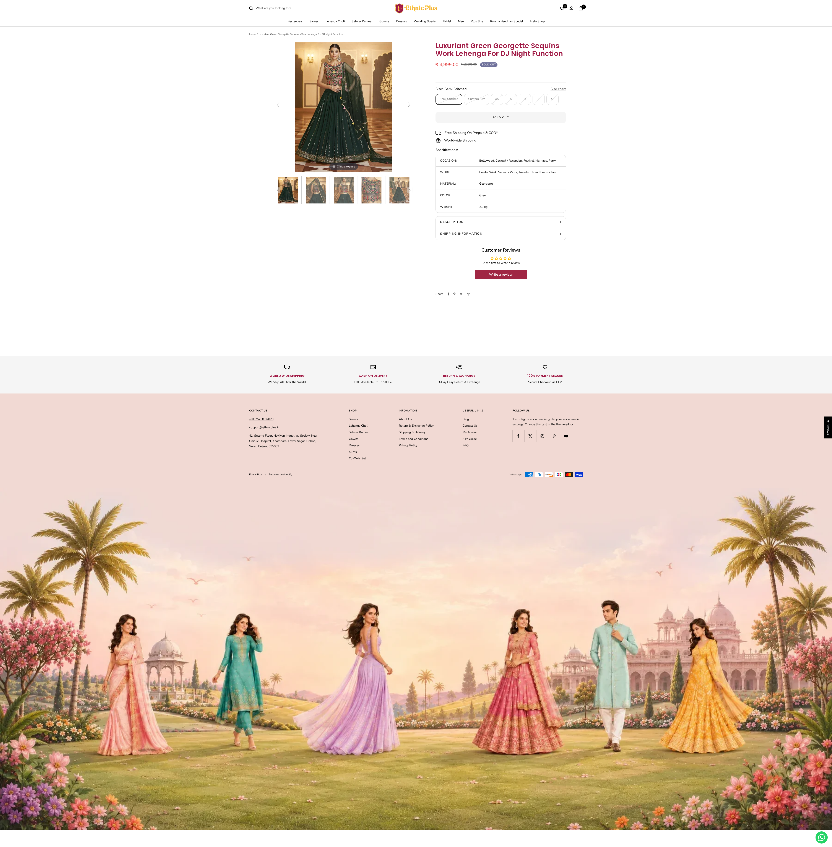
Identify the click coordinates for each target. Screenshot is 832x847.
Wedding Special (425, 22)
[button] (86, 806)
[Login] (571, 8)
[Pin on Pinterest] (454, 294)
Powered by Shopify (280, 474)
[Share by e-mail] (468, 294)
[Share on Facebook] (448, 294)
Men (461, 22)
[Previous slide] (278, 104)
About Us (405, 419)
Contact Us (470, 426)
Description (451, 222)
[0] (562, 8)
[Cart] (580, 8)
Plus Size (477, 22)
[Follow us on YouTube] (566, 436)
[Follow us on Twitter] (530, 436)
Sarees (313, 22)
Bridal (447, 22)
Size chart (558, 89)
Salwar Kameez (362, 22)
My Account (471, 432)
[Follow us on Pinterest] (554, 436)
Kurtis (353, 452)
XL (552, 99)
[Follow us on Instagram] (542, 436)
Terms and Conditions (413, 439)
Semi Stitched (449, 99)
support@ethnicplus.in (264, 427)
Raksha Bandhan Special (506, 22)
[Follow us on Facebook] (518, 436)
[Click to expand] (343, 107)
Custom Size (476, 99)
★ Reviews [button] (828, 427)
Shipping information (461, 234)
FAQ (466, 445)
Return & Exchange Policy (416, 426)
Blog (466, 419)
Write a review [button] (501, 274)
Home (252, 34)
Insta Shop (537, 22)
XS (497, 99)
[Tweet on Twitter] (461, 294)
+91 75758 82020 (261, 419)
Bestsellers (295, 22)
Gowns (384, 22)
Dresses (401, 22)
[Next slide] (409, 104)
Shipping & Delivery (412, 432)
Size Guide (470, 439)
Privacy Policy (408, 445)
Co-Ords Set (357, 458)
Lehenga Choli (335, 22)
